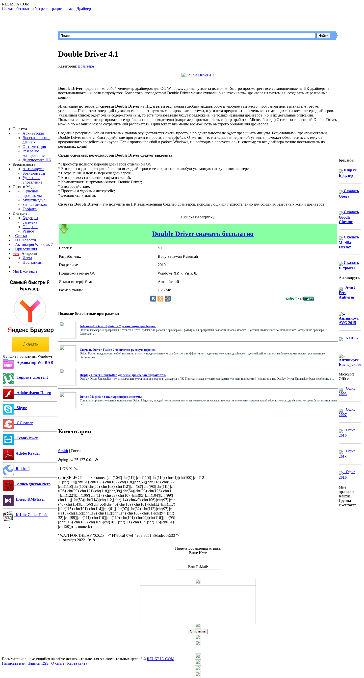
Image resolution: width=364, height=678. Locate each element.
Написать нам (14, 663)
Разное (28, 231)
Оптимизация (34, 146)
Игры (27, 258)
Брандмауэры (34, 173)
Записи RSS (38, 663)
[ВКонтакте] (153, 299)
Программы (33, 262)
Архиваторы (33, 133)
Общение (30, 227)
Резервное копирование (34, 153)
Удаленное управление (32, 180)
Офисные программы (32, 193)
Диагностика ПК (37, 160)
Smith (63, 451)
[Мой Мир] (168, 299)
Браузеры (30, 218)
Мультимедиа (34, 200)
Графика (30, 209)
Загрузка (30, 222)
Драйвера (86, 66)
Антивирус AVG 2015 (349, 318)
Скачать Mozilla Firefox (349, 242)
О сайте (58, 663)
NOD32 (351, 338)
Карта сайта (77, 663)
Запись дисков (35, 204)
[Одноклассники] (160, 299)
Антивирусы (33, 169)
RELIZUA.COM (160, 659)
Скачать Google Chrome (349, 217)
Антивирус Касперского (350, 359)
